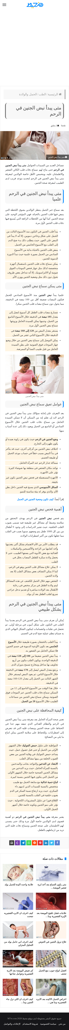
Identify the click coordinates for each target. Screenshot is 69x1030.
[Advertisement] (34, 48)
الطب (42, 94)
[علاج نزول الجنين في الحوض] (51, 930)
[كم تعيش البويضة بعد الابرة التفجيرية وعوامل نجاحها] (18, 958)
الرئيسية (53, 94)
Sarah (63, 126)
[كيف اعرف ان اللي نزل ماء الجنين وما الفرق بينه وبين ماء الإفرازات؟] (18, 987)
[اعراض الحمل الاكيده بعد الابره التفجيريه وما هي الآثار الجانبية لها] (51, 987)
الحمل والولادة (28, 94)
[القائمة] (4, 4)
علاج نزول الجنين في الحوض (52, 942)
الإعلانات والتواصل (12, 1024)
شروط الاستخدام (30, 1024)
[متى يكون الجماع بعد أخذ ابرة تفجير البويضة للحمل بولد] (51, 872)
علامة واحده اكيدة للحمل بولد (19, 884)
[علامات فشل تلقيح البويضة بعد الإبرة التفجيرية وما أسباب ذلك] (51, 901)
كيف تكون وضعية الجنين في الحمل (35, 499)
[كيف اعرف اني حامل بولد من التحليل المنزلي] (18, 930)
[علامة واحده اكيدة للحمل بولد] (18, 872)
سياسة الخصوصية (48, 1024)
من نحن (61, 1024)
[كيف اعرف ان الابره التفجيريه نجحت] (18, 901)
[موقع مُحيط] (34, 5)
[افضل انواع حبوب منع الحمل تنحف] (51, 958)
